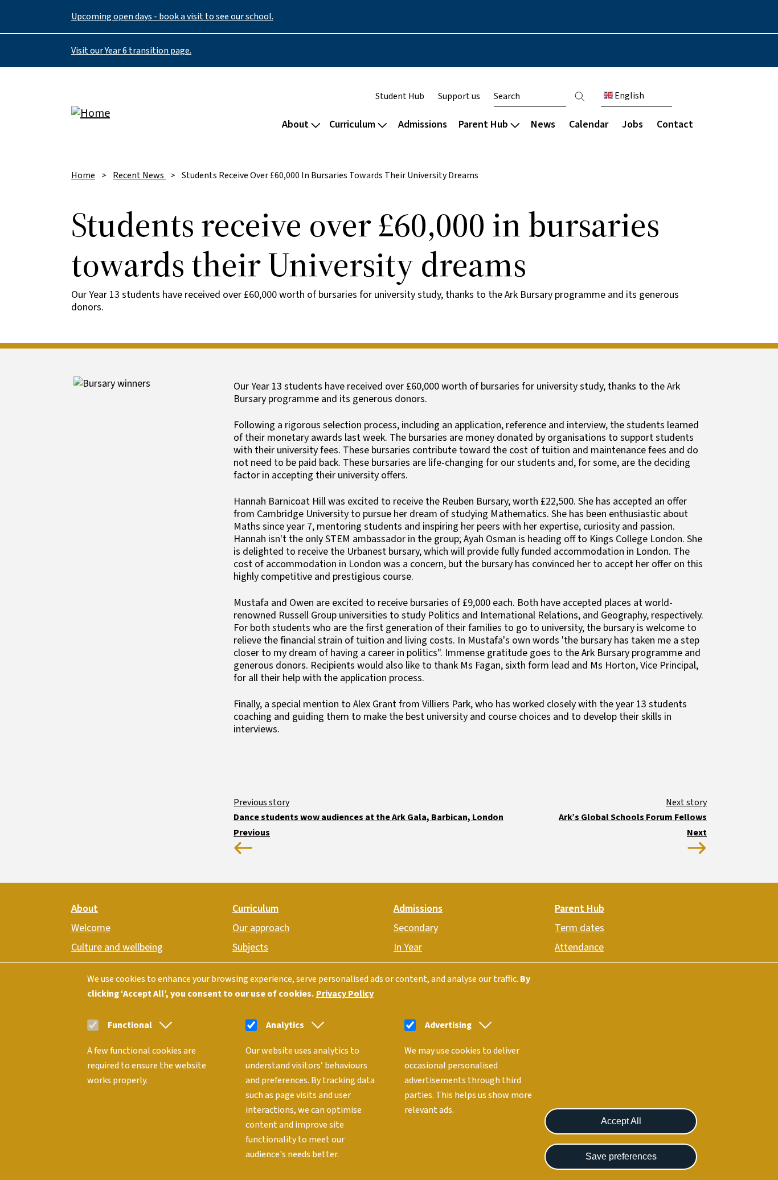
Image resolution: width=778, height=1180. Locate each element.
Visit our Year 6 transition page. (131, 50)
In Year (408, 947)
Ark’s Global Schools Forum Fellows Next (633, 825)
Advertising (448, 1025)
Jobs (632, 124)
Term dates (579, 928)
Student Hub (399, 96)
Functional (130, 1025)
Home (83, 175)
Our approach (260, 928)
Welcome (90, 928)
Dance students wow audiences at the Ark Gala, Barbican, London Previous (368, 825)
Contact (675, 124)
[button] (163, 1025)
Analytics (285, 1025)
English (628, 95)
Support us (459, 96)
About (295, 124)
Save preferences (621, 1156)
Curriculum (352, 124)
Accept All (621, 1121)
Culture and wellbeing (117, 947)
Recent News (139, 175)
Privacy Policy (345, 994)
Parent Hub (483, 124)
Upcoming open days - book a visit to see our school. (172, 16)
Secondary (416, 928)
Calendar (588, 124)
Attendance (579, 947)
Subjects (250, 947)
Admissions (422, 124)
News (543, 124)
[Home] (144, 112)
